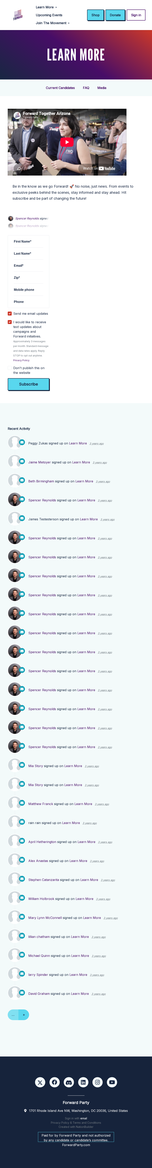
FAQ (86, 88)
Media (101, 88)
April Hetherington (42, 842)
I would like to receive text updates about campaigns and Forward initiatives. (30, 341)
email (83, 1118)
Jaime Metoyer (39, 462)
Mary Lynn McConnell (45, 918)
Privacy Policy (21, 360)
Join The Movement (51, 23)
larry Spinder (38, 975)
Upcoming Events (49, 15)
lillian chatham (39, 937)
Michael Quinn (39, 956)
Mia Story (35, 766)
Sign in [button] (136, 15)
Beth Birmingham (41, 481)
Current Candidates (60, 88)
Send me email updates (30, 314)
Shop (95, 15)
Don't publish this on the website (29, 370)
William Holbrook (41, 899)
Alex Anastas (38, 861)
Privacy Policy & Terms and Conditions (76, 1122)
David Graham (39, 994)
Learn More (45, 7)
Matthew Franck (40, 804)
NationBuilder (84, 1126)
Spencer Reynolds (27, 218)
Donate (115, 15)
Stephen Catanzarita (43, 880)
